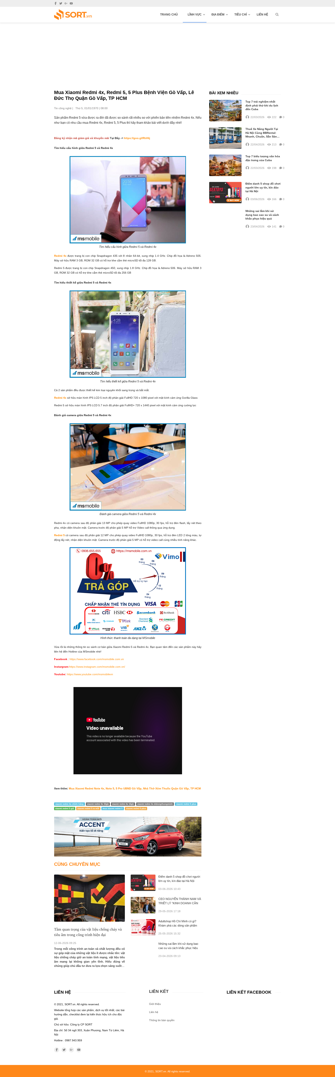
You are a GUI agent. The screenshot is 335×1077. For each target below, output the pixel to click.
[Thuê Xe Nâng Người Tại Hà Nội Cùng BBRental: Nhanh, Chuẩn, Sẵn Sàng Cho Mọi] (225, 138)
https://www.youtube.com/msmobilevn (90, 674)
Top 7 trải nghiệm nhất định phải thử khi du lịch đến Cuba (261, 105)
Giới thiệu (155, 1003)
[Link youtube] (71, 3)
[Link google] (66, 3)
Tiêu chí (240, 14)
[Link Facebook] (55, 3)
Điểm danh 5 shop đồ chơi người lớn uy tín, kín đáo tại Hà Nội (263, 187)
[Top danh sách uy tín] (73, 14)
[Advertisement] (167, 51)
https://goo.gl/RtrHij (137, 138)
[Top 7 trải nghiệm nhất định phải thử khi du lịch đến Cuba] (225, 110)
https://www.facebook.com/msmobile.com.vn (97, 659)
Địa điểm (218, 14)
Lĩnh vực (195, 14)
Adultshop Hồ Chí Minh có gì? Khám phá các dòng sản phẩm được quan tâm (177, 925)
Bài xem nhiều (223, 93)
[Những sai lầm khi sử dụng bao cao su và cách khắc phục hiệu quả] (225, 219)
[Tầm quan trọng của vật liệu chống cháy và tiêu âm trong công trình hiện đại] (89, 898)
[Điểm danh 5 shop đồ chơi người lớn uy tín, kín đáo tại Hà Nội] (143, 883)
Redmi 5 (60, 535)
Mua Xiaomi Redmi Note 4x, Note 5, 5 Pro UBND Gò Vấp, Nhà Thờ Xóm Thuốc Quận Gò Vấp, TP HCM (135, 788)
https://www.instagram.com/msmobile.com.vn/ (97, 666)
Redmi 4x (60, 255)
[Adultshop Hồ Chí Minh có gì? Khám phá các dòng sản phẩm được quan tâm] (143, 927)
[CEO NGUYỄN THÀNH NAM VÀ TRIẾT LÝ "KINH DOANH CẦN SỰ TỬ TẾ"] (143, 905)
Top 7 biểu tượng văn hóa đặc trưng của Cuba (262, 158)
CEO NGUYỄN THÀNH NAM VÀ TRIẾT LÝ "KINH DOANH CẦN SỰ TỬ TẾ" (179, 903)
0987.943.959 (73, 1040)
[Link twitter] (60, 3)
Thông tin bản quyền (161, 1020)
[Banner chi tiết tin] (127, 837)
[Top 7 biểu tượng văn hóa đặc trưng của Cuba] (225, 165)
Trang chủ (169, 14)
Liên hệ (262, 14)
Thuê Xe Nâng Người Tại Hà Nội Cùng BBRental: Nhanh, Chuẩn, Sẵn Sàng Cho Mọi (262, 133)
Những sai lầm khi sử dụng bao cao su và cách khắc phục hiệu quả (178, 948)
